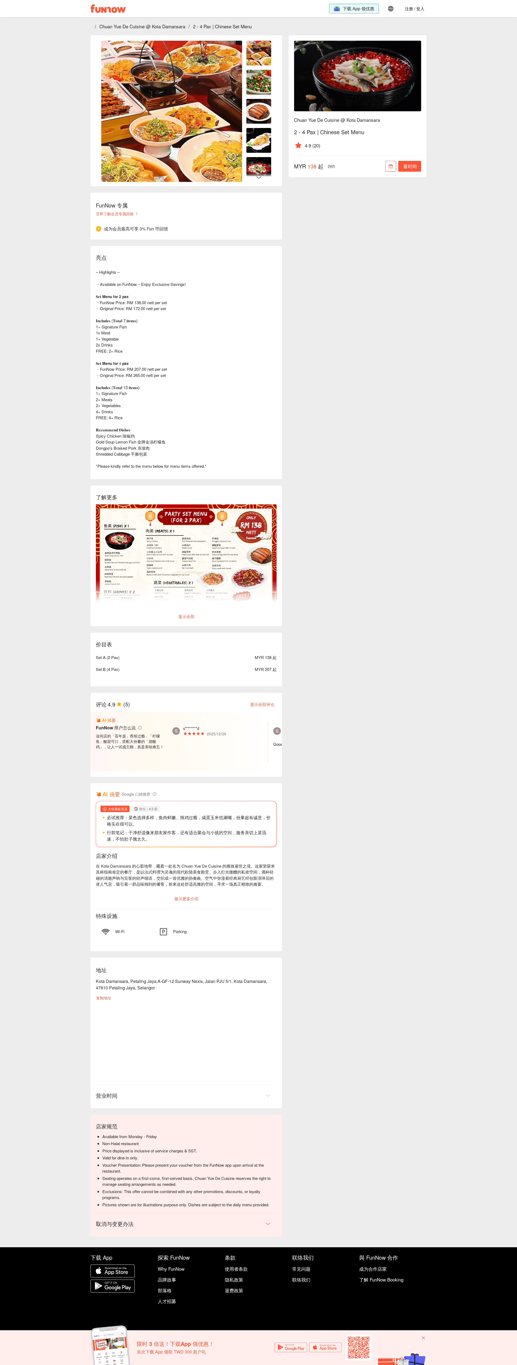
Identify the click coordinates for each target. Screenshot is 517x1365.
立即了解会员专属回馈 (115, 213)
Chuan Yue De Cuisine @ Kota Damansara (142, 26)
